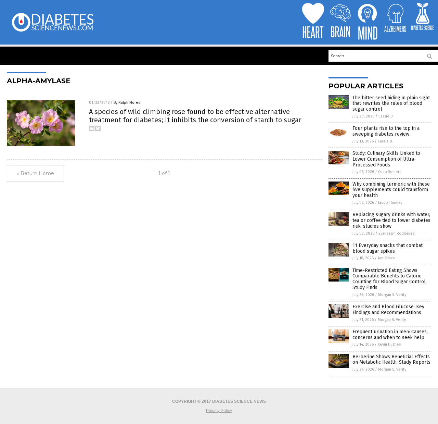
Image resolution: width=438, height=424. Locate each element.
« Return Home (35, 173)
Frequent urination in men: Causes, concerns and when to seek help (390, 334)
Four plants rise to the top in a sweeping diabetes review (386, 131)
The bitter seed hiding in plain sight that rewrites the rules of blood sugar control (391, 103)
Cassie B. (386, 116)
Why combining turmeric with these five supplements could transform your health (391, 190)
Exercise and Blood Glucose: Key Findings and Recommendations (388, 309)
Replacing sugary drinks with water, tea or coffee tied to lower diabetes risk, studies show (391, 220)
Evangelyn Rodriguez (396, 233)
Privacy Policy (219, 410)
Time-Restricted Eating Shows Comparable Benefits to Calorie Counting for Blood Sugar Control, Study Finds (389, 278)
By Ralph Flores (127, 102)
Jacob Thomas (390, 202)
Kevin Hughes (389, 344)
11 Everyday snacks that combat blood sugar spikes (387, 248)
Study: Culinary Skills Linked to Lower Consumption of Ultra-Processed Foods (386, 159)
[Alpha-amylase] (52, 31)
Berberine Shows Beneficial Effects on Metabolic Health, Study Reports (391, 359)
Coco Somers (389, 172)
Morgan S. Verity (392, 294)
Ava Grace (386, 258)
